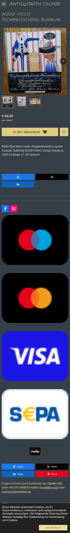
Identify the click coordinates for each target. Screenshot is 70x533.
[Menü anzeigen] (3, 4)
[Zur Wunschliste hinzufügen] (64, 132)
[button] (8, 102)
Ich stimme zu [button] (53, 527)
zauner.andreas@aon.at (16, 491)
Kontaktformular (49, 487)
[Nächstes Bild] (63, 61)
